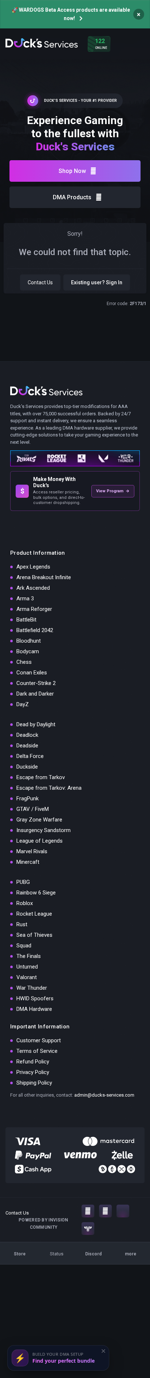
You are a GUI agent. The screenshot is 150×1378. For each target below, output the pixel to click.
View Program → (113, 491)
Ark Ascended (33, 588)
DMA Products (72, 197)
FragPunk (27, 798)
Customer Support (38, 1040)
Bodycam (27, 651)
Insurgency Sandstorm (43, 830)
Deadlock (27, 735)
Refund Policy (32, 1061)
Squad (23, 945)
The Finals (28, 956)
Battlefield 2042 (34, 630)
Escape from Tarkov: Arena (49, 788)
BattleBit (26, 619)
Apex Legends (33, 566)
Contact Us (40, 282)
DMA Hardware (34, 1009)
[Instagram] (88, 1211)
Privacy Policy (32, 1072)
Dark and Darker (35, 693)
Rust (21, 924)
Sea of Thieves (34, 935)
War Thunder (31, 988)
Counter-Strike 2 (36, 683)
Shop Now (72, 171)
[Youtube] (105, 1211)
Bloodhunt (28, 641)
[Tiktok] (123, 1211)
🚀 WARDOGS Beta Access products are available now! (71, 14)
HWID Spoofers (35, 998)
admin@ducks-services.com (104, 1095)
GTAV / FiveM (32, 809)
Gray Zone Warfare (39, 819)
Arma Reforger (34, 609)
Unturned (27, 966)
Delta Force (30, 756)
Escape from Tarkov (40, 777)
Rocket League (34, 914)
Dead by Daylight (35, 724)
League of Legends (39, 841)
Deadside (27, 745)
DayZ (22, 704)
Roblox (24, 903)
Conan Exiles (31, 672)
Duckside (27, 766)
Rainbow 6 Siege (36, 892)
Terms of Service (37, 1051)
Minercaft (27, 862)
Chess (24, 662)
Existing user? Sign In (96, 282)
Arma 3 (25, 598)
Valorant (26, 977)
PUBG (23, 882)
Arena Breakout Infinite (43, 577)
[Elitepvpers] (88, 1228)
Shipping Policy (34, 1082)
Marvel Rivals (31, 851)
